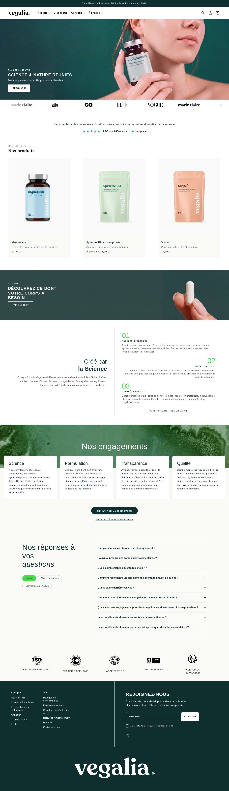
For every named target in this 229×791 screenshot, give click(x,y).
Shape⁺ (165, 242)
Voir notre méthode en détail (168, 411)
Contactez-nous (51, 727)
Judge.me (141, 131)
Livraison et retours (53, 705)
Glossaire (48, 722)
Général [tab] (29, 578)
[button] (43, 12)
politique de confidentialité (158, 726)
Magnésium (19, 242)
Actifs (14, 724)
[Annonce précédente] (9, 3)
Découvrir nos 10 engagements (114, 510)
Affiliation (16, 715)
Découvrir (19, 88)
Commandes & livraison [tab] (37, 586)
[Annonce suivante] (219, 3)
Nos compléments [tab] (50, 578)
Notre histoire (18, 697)
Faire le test (20, 305)
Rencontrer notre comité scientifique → (114, 519)
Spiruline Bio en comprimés (103, 242)
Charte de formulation (22, 702)
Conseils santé (19, 719)
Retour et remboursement (56, 718)
